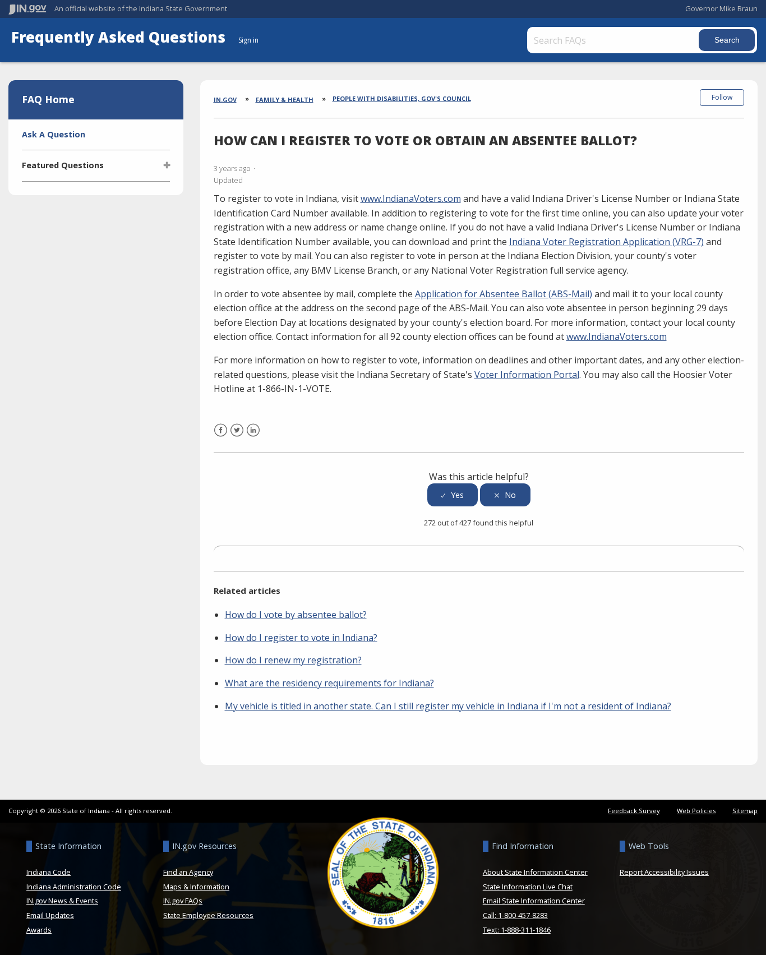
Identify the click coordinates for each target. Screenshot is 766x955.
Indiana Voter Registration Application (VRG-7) (606, 242)
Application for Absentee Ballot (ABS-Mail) (503, 294)
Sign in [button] (248, 40)
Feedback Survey (634, 810)
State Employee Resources (208, 915)
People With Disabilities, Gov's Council (402, 98)
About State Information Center (535, 872)
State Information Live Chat (528, 886)
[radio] (452, 494)
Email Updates (50, 915)
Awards (39, 929)
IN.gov (225, 99)
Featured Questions (63, 165)
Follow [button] (722, 97)
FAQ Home (48, 99)
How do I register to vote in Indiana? (301, 637)
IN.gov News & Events (62, 900)
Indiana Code (48, 872)
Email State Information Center (534, 900)
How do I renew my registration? (293, 660)
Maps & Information (196, 886)
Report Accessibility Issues (664, 872)
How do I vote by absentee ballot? (296, 614)
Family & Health (284, 99)
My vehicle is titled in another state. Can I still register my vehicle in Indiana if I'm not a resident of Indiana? (448, 706)
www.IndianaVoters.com (411, 198)
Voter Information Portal (526, 374)
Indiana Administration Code (73, 886)
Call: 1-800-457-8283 (515, 915)
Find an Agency (188, 872)
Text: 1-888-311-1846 (517, 929)
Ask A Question (53, 134)
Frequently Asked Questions (120, 37)
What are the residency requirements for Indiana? (329, 683)
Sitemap (745, 810)
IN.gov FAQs (182, 900)
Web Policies (696, 810)
